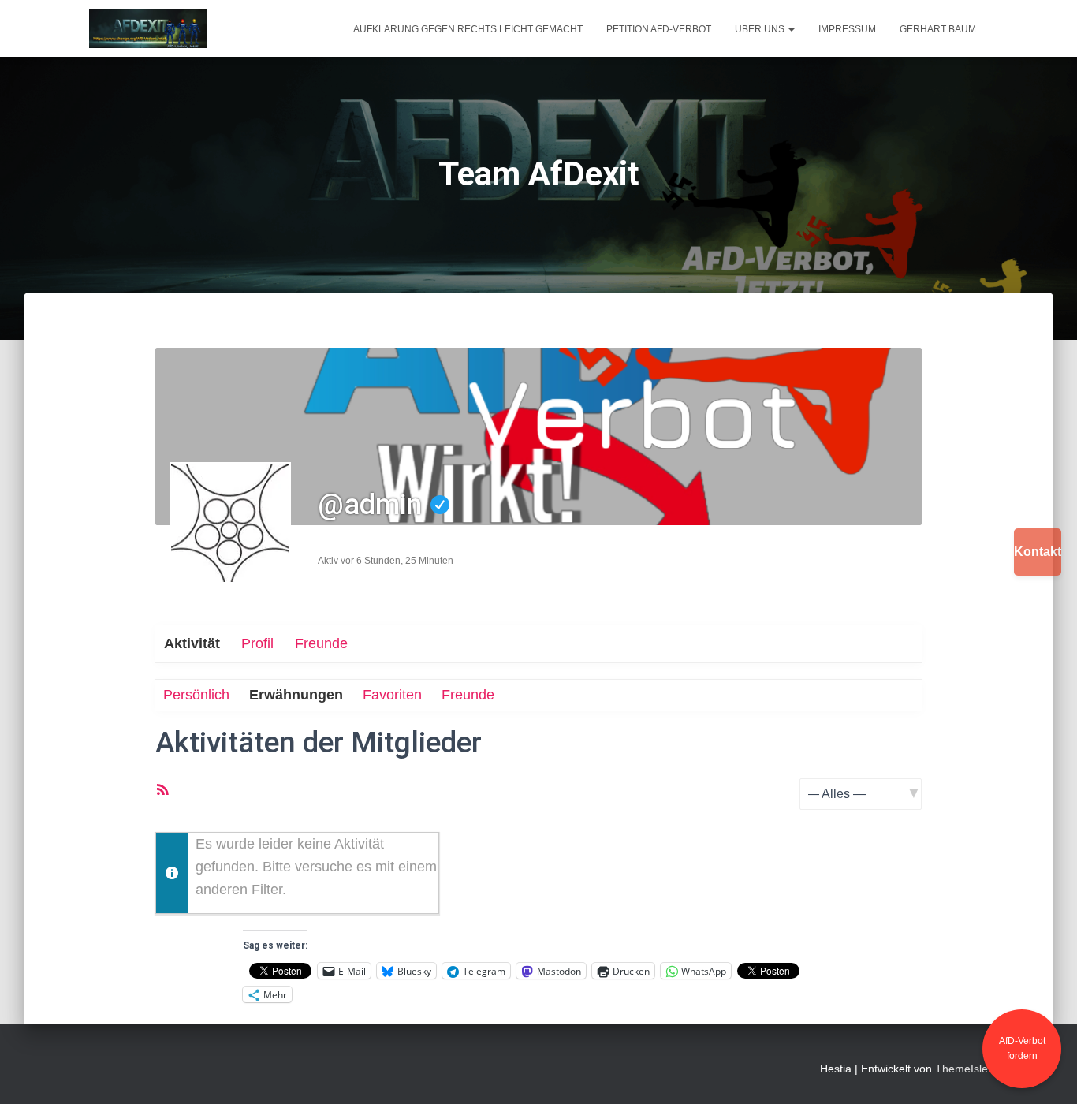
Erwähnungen (296, 695)
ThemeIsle (961, 1068)
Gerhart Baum (938, 29)
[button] (791, 29)
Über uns (761, 29)
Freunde (321, 643)
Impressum (847, 29)
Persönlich (196, 695)
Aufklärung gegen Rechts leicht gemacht (468, 29)
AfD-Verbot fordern (1022, 1048)
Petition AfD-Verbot (658, 29)
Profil (257, 643)
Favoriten (392, 695)
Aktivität (192, 643)
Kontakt (1037, 551)
